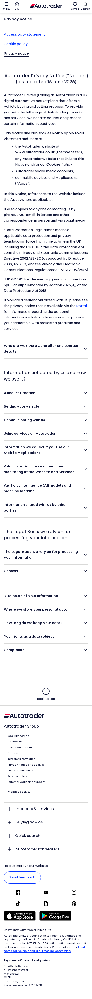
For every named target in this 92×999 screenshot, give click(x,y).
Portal (81, 306)
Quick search (27, 836)
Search (85, 9)
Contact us (15, 741)
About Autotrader (20, 747)
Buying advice (29, 822)
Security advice (18, 736)
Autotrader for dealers (37, 849)
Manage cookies (19, 791)
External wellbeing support (26, 782)
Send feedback (22, 877)
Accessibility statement (24, 35)
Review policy (17, 776)
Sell (17, 9)
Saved (75, 9)
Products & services (34, 809)
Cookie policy (16, 44)
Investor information (21, 759)
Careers (13, 753)
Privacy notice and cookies (26, 764)
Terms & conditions (20, 770)
